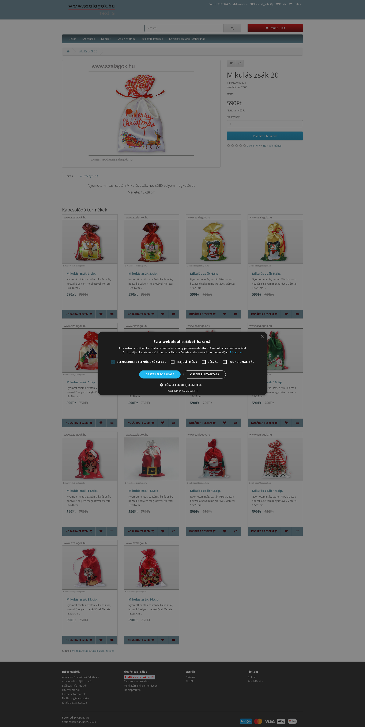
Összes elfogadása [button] (160, 374)
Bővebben (236, 352)
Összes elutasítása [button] (204, 374)
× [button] (262, 336)
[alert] (182, 363)
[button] (182, 385)
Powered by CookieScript (183, 390)
